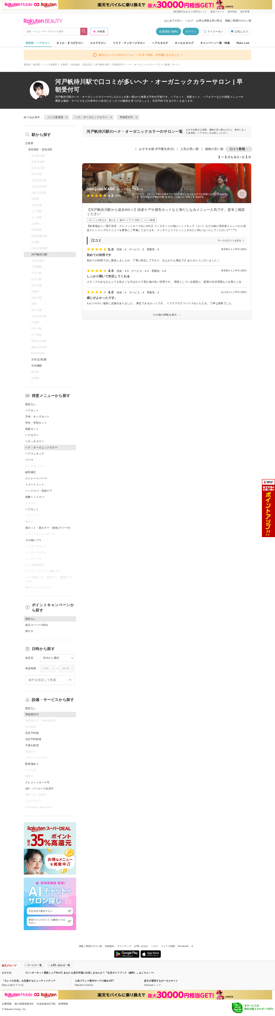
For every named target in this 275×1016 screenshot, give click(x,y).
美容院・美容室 (32, 64)
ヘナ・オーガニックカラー (141, 64)
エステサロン (98, 42)
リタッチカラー (34, 441)
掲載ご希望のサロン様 (238, 20)
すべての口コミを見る (229, 240)
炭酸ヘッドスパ (34, 496)
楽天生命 (232, 11)
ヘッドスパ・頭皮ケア (38, 490)
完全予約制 (32, 732)
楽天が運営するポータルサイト (161, 980)
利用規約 (109, 946)
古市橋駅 (36, 365)
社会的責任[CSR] (46, 1003)
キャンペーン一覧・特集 (215, 42)
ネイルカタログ (184, 42)
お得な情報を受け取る (209, 20)
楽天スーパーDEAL (36, 624)
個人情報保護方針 (24, 1003)
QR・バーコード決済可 (39, 788)
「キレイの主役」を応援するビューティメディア (28, 980)
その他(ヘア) (33, 540)
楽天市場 (244, 11)
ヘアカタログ (160, 42)
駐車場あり (32, 763)
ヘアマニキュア (34, 453)
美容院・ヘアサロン (38, 42)
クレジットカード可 (37, 782)
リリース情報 (168, 946)
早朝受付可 (118, 64)
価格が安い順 (214, 149)
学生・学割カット (36, 422)
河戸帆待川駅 (102, 64)
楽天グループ (217, 11)
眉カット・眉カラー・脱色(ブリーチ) (48, 527)
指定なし (30, 404)
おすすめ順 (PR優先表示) (156, 149)
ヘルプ (189, 20)
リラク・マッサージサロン (129, 42)
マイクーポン (215, 31)
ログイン (191, 31)
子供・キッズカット (37, 416)
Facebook (183, 946)
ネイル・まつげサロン (69, 42)
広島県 (64, 64)
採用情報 (63, 1003)
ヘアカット (32, 410)
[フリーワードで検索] (84, 31)
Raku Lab (243, 42)
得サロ (29, 631)
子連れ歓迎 (32, 745)
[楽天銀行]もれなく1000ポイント (190, 11)
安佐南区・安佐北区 (81, 64)
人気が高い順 (189, 149)
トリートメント (34, 484)
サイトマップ (124, 946)
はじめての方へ (173, 20)
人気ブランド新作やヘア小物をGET (94, 980)
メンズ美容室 (50, 64)
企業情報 (7, 1003)
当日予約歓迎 (33, 739)
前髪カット (32, 428)
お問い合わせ (141, 946)
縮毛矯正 (30, 472)
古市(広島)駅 (39, 359)
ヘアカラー (32, 435)
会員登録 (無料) (168, 31)
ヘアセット (32, 509)
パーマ (29, 459)
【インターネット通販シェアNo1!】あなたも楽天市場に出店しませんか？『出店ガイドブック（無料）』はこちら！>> (89, 972)
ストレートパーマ (36, 478)
